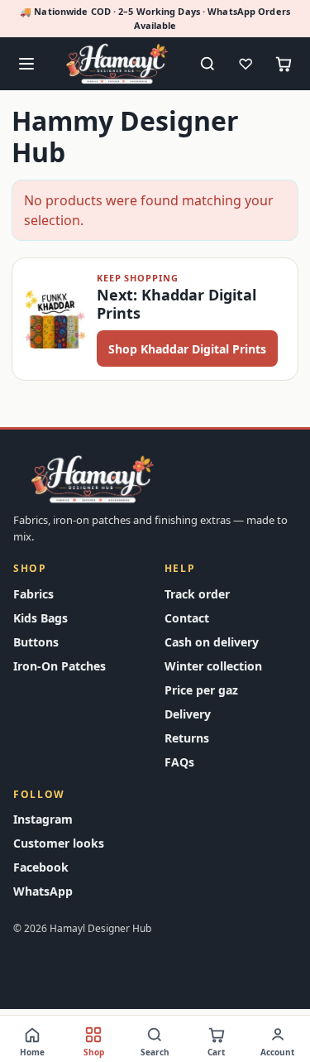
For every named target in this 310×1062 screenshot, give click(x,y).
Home (32, 1052)
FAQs (179, 762)
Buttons (36, 642)
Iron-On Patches (59, 666)
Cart (216, 1052)
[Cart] (283, 64)
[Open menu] (26, 64)
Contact (187, 618)
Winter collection (213, 666)
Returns (187, 738)
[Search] (207, 64)
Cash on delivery (212, 642)
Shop (93, 1052)
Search (155, 1052)
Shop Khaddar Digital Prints (187, 349)
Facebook (41, 867)
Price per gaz (201, 690)
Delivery (188, 714)
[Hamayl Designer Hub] (117, 63)
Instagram (43, 819)
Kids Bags (40, 618)
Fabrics (33, 594)
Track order (197, 594)
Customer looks (58, 843)
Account (277, 1052)
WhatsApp (43, 891)
